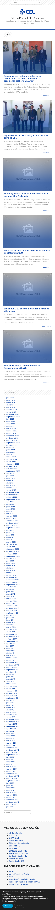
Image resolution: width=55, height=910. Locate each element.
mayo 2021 (10, 537)
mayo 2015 (10, 707)
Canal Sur (13, 835)
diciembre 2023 (12, 464)
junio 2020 (10, 563)
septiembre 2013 (13, 755)
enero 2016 (10, 689)
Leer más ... (46, 96)
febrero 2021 (11, 544)
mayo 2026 (10, 403)
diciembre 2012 (12, 774)
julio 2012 (10, 783)
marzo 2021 (11, 542)
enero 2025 (11, 433)
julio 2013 (10, 757)
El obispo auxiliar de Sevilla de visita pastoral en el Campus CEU (27, 251)
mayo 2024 (10, 452)
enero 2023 (11, 490)
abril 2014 (10, 738)
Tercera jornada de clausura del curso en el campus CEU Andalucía (26, 194)
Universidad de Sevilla (18, 884)
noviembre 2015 (12, 693)
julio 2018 (10, 618)
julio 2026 (10, 398)
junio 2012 (10, 785)
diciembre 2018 (12, 606)
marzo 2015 (11, 712)
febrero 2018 (11, 629)
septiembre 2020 (13, 556)
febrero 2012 (11, 795)
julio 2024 (10, 447)
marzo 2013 (11, 766)
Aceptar (7, 906)
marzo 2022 (11, 514)
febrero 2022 (11, 516)
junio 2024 (10, 450)
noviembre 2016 (12, 665)
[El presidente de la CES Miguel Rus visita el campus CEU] (27, 116)
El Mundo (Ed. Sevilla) (18, 851)
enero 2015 (10, 717)
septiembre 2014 (13, 726)
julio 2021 (10, 532)
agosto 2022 (11, 502)
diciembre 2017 (12, 634)
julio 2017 (10, 646)
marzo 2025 (11, 428)
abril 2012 (10, 790)
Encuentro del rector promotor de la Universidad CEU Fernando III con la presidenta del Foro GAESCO (22, 78)
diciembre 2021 (12, 521)
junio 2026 (10, 400)
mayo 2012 (10, 788)
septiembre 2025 (13, 417)
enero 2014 (10, 745)
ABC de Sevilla (15, 833)
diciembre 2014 (12, 719)
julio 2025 (10, 419)
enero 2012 (10, 797)
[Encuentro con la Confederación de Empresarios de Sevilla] (27, 346)
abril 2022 (10, 511)
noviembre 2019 (12, 580)
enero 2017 (10, 660)
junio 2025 (10, 421)
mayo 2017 (10, 651)
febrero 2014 (11, 743)
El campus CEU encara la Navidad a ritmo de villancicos (26, 309)
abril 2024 (10, 454)
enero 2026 (11, 412)
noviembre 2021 (12, 523)
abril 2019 (10, 596)
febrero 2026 (11, 410)
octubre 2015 (11, 696)
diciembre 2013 (12, 748)
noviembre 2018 (12, 608)
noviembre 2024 (12, 438)
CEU (11, 877)
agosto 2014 (11, 729)
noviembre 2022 (12, 495)
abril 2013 (10, 764)
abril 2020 (10, 568)
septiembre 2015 (13, 698)
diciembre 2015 (12, 691)
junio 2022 (10, 506)
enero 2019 (10, 603)
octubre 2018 (11, 610)
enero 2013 (10, 771)
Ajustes (19, 906)
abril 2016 (10, 681)
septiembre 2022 (13, 499)
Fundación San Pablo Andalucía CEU (24, 882)
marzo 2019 (11, 599)
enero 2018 (10, 632)
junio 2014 (10, 733)
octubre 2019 (11, 582)
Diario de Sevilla (16, 841)
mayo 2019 (10, 594)
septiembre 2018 (13, 613)
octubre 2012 (11, 778)
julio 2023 (10, 476)
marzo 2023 (11, 485)
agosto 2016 (11, 672)
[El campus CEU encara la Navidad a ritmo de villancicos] (27, 290)
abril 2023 (10, 483)
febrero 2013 (11, 769)
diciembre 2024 (12, 435)
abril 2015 (10, 710)
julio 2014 (10, 731)
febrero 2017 (11, 658)
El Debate (13, 848)
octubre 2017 (11, 639)
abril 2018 (10, 625)
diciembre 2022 (12, 492)
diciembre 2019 (12, 577)
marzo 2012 (11, 792)
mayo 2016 (10, 679)
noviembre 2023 (12, 466)
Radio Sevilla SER (16, 861)
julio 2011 (9, 807)
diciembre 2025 (12, 414)
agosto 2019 (11, 587)
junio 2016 (10, 677)
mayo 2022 (10, 509)
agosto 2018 (11, 615)
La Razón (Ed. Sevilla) (18, 856)
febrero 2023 (11, 488)
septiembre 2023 (13, 471)
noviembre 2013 (12, 750)
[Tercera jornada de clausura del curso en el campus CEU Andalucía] (27, 174)
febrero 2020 (11, 573)
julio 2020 (10, 561)
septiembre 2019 (13, 584)
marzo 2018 (11, 627)
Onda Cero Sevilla (17, 858)
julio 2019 (10, 589)
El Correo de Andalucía (19, 843)
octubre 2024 (11, 440)
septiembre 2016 (13, 670)
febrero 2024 (11, 459)
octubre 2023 (11, 469)
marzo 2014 (11, 740)
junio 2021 (10, 535)
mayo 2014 (10, 736)
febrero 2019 (11, 601)
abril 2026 (10, 405)
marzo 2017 (11, 655)
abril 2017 (10, 653)
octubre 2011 (11, 804)
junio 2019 (10, 592)
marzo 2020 (11, 570)
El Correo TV (14, 846)
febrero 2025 (11, 431)
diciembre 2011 (12, 800)
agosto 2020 (11, 559)
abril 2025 (10, 426)
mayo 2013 (10, 762)
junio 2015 (10, 705)
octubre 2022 (11, 497)
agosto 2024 (11, 445)
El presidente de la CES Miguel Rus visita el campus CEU (26, 136)
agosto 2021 (11, 530)
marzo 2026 (11, 407)
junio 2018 (10, 620)
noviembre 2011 (12, 802)
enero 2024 (11, 462)
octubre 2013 (11, 752)
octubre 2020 (11, 554)
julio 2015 (10, 703)
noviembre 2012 (12, 776)
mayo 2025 (10, 424)
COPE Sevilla (14, 838)
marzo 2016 (11, 684)
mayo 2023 (10, 480)
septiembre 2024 (13, 443)
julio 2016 (10, 674)
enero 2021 (10, 547)
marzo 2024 (11, 457)
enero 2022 (11, 518)
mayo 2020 (10, 566)
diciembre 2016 (12, 662)
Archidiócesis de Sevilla (19, 874)
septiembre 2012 (13, 781)
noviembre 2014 (12, 722)
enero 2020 (11, 575)
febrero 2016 (11, 686)
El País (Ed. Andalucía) (18, 853)
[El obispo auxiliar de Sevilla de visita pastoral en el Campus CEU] (27, 231)
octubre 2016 (11, 667)
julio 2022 (10, 504)
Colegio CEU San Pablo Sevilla (22, 879)
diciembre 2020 (12, 549)
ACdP (11, 872)
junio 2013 (10, 759)
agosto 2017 (11, 644)
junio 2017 (10, 648)
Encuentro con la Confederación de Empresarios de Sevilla (22, 366)
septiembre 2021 (13, 528)
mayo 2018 (10, 622)
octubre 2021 (11, 525)
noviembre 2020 (12, 551)
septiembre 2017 (13, 641)
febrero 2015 (11, 715)
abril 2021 (10, 540)
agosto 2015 (11, 700)
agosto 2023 (11, 473)
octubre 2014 (11, 724)
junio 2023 (10, 478)
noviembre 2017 (12, 636)
